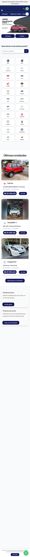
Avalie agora (8, 304)
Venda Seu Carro (15, 14)
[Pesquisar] (26, 51)
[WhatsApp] (26, 553)
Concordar (15, 554)
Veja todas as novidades (15, 280)
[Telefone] (24, 9)
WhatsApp (27, 8)
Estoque (5, 14)
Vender (22, 36)
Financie (25, 14)
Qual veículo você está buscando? (14, 46)
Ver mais (23, 193)
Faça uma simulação (10, 323)
